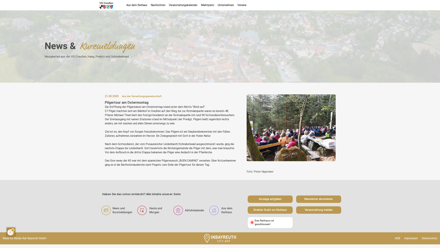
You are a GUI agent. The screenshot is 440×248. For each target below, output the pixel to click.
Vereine (241, 5)
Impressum (411, 238)
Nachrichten (158, 5)
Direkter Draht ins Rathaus (270, 209)
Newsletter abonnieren (318, 199)
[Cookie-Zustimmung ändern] (11, 232)
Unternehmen (226, 5)
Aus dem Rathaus (136, 5)
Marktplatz (207, 5)
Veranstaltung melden (319, 209)
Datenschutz (429, 238)
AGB (397, 238)
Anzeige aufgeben (270, 199)
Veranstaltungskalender (183, 5)
